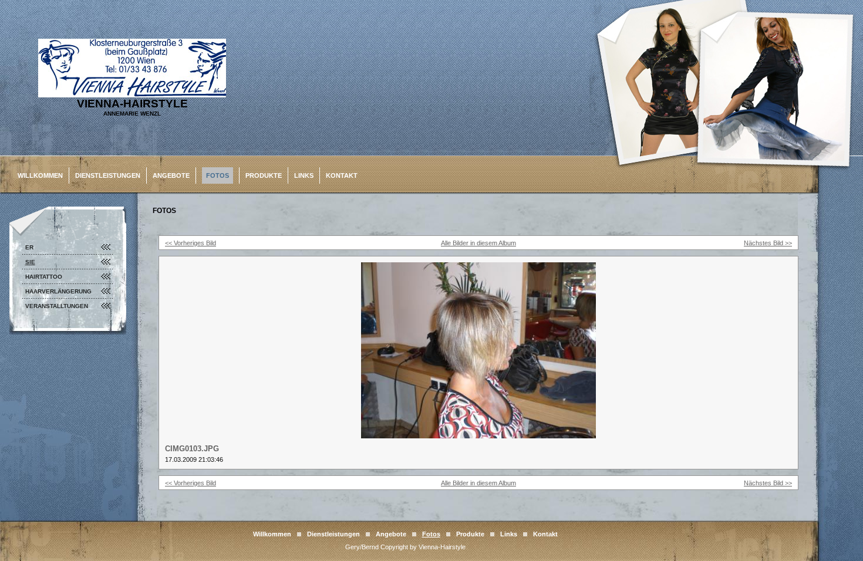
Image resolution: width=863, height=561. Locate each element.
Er (29, 247)
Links (303, 175)
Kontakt (342, 175)
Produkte (263, 175)
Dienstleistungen (107, 175)
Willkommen (40, 175)
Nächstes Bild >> (768, 242)
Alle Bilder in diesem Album (478, 242)
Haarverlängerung (58, 291)
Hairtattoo (43, 276)
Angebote (171, 175)
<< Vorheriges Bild (190, 242)
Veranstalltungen (56, 306)
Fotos (217, 175)
